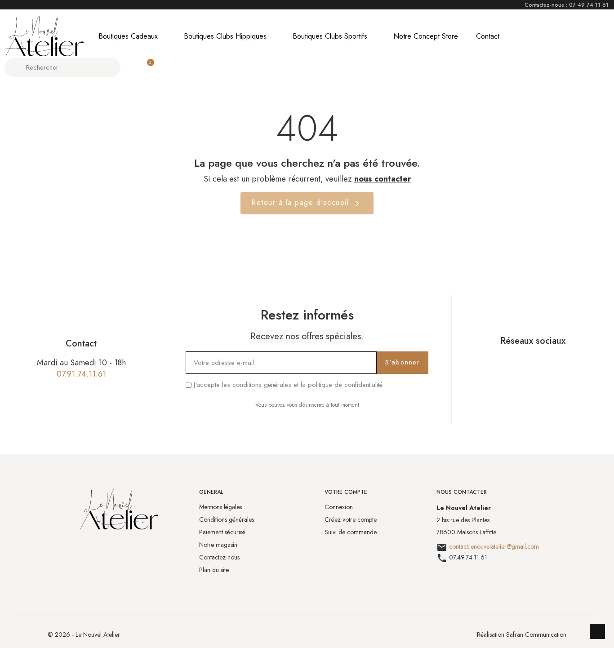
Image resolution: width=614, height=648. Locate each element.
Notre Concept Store (425, 36)
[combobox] (63, 67)
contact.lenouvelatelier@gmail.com (494, 546)
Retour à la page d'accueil (307, 203)
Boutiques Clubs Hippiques (225, 36)
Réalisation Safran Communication (521, 634)
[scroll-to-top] (597, 631)
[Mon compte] (130, 67)
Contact (487, 36)
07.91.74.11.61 (81, 374)
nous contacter (382, 179)
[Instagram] (543, 362)
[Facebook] (521, 362)
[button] (146, 67)
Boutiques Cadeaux (128, 36)
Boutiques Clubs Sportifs (330, 36)
